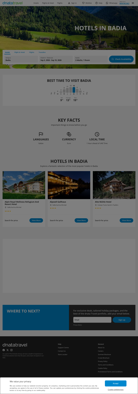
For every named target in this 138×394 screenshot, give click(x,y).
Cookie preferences (115, 389)
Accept (115, 383)
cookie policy (41, 390)
